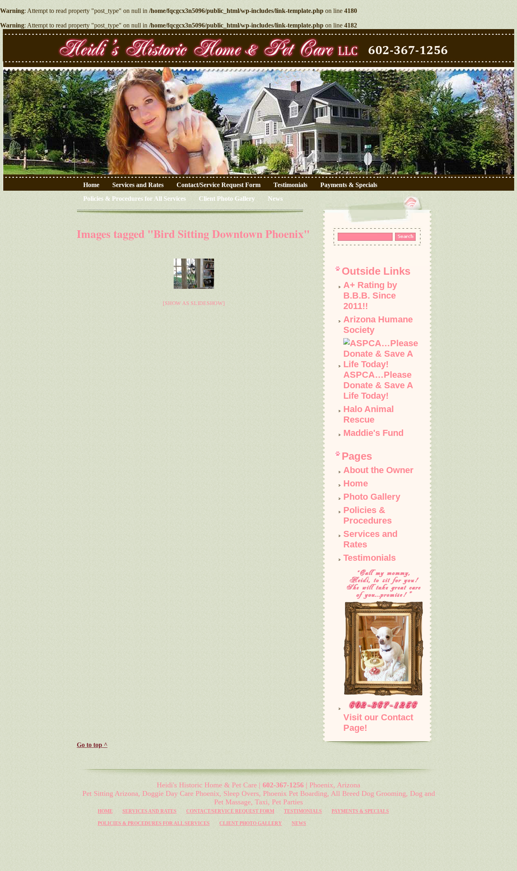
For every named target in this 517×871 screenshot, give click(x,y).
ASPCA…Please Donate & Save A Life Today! (378, 385)
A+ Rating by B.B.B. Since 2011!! (370, 295)
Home (91, 184)
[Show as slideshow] (194, 303)
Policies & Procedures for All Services (134, 198)
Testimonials (290, 184)
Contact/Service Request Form (219, 184)
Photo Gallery (371, 497)
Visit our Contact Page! (378, 722)
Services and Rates (138, 184)
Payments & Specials (348, 184)
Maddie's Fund (373, 433)
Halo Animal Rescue (368, 414)
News (275, 198)
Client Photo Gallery (227, 198)
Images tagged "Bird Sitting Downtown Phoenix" (193, 234)
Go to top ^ (92, 744)
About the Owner (378, 470)
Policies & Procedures (367, 515)
